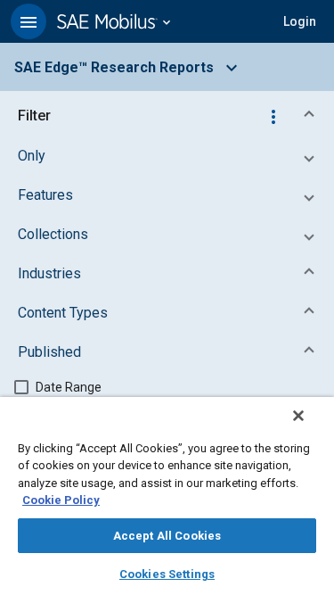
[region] (167, 496)
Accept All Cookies (167, 535)
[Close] (298, 415)
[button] (28, 21)
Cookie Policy (61, 500)
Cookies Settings (167, 574)
